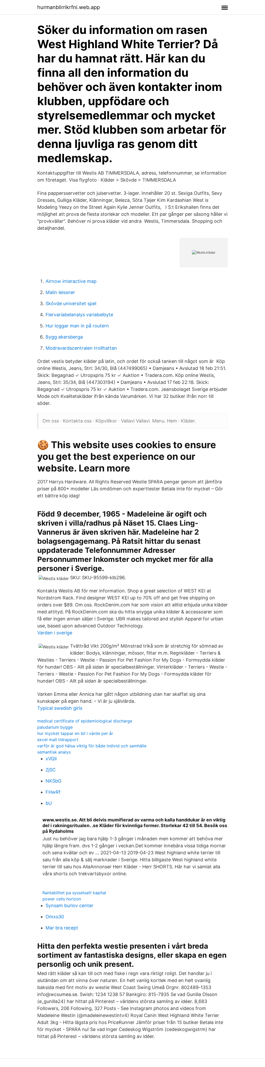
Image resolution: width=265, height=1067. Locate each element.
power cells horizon (61, 898)
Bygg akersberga (64, 337)
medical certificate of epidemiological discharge (84, 721)
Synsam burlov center (69, 905)
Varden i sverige (54, 632)
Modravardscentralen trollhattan (81, 348)
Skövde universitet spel (71, 303)
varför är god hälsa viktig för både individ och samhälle (91, 745)
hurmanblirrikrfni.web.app (68, 7)
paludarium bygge (55, 727)
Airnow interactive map (71, 281)
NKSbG (53, 781)
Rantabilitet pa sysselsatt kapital (74, 892)
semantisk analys (54, 752)
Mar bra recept (62, 927)
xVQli (51, 758)
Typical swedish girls (59, 708)
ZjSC (51, 769)
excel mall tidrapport (57, 739)
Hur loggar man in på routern (77, 325)
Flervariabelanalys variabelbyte (79, 314)
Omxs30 (55, 916)
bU (49, 803)
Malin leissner (60, 292)
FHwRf (53, 792)
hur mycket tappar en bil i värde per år (75, 733)
